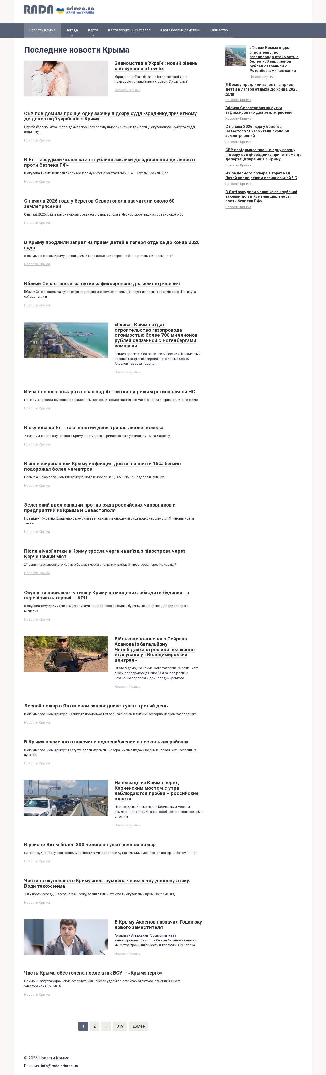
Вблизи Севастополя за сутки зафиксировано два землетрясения (259, 110)
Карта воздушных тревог (129, 30)
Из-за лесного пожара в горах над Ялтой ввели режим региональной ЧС (261, 175)
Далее (139, 1026)
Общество (219, 30)
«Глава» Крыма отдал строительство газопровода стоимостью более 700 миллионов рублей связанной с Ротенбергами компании (274, 59)
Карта (93, 30)
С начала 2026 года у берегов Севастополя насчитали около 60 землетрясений (257, 131)
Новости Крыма (127, 90)
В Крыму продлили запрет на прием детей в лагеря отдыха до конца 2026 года (261, 89)
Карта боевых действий (180, 30)
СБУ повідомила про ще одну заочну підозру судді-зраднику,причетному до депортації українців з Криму (263, 154)
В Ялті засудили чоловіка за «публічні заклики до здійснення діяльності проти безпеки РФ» (261, 196)
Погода (72, 30)
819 (120, 1026)
